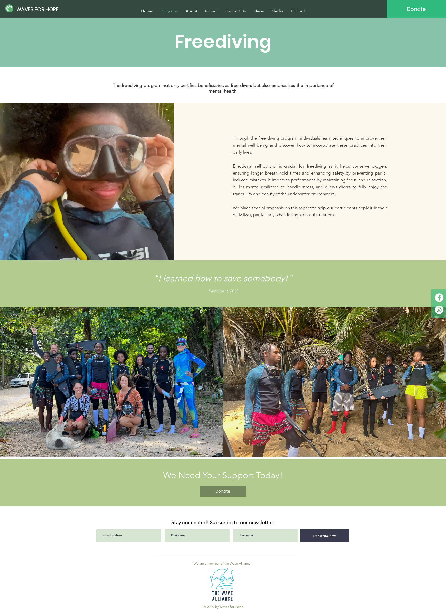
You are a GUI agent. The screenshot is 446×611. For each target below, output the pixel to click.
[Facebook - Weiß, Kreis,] (439, 297)
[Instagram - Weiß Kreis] (439, 310)
